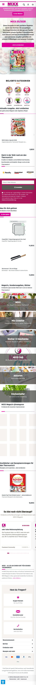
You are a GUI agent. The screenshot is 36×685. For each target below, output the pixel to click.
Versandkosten (30, 668)
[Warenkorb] (33, 4)
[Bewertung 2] (10, 553)
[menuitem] (3, 4)
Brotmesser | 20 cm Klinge (9, 268)
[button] (3, 682)
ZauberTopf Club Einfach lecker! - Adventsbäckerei (17, 495)
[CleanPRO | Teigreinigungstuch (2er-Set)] (18, 228)
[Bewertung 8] (18, 553)
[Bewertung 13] (25, 553)
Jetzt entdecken (18, 45)
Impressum (24, 679)
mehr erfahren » (17, 578)
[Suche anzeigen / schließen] (24, 4)
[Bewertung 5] (14, 553)
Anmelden (19, 187)
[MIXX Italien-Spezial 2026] (18, 127)
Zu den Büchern (18, 14)
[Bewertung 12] (24, 553)
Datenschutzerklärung (9, 200)
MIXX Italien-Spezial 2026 (9, 140)
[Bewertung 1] (8, 553)
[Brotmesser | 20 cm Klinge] (18, 257)
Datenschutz (12, 679)
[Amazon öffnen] (25, 172)
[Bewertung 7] (17, 553)
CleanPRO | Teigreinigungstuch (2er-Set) (14, 239)
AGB (18, 679)
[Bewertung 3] (11, 553)
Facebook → (25, 547)
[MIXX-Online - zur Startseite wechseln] (13, 4)
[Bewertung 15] (28, 553)
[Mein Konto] (28, 4)
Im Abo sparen (5, 214)
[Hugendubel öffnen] (14, 172)
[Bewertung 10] (21, 553)
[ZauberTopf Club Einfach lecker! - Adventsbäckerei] (18, 483)
